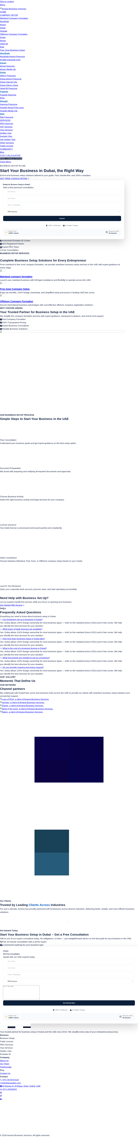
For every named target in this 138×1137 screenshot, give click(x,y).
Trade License (6, 146)
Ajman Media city (8, 69)
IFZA (2, 98)
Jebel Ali (4, 44)
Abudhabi (4, 21)
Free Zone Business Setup (12, 50)
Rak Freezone (6, 117)
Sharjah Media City (9, 111)
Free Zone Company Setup (15, 289)
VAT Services (6, 127)
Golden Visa (5, 133)
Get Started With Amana (11, 605)
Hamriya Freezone (8, 104)
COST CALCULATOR (10, 155)
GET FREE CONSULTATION (13, 178)
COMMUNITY (6, 149)
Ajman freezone (7, 66)
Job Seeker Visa (7, 139)
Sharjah (3, 31)
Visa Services (6, 130)
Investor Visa (6, 136)
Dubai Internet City (8, 82)
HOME (3, 12)
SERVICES (5, 120)
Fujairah (4, 92)
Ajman (3, 25)
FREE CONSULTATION (11, 158)
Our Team (4, 1064)
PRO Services (6, 123)
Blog (2, 152)
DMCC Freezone (8, 76)
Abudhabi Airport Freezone (12, 56)
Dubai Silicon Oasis (9, 85)
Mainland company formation (16, 276)
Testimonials (6, 1067)
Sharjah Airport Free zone (12, 107)
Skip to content (7, 1)
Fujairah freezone (8, 95)
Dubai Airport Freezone (10, 79)
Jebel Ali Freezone (8, 88)
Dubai (2, 28)
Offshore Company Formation (13, 34)
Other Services (7, 143)
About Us (4, 1061)
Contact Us (5, 1073)
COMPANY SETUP (9, 15)
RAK (2, 47)
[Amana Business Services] (13, 9)
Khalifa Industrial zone (10, 60)
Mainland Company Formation (14, 18)
